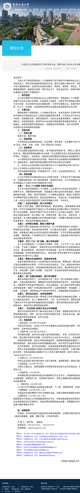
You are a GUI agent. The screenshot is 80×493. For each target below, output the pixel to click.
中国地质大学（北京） (9, 487)
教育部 (6, 489)
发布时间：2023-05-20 (53, 68)
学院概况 (36, 10)
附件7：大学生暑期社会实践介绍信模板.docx (33, 450)
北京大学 (7, 491)
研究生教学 (72, 10)
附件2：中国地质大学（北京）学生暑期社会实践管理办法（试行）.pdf (42, 436)
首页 (30, 10)
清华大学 (17, 491)
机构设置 (42, 10)
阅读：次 (71, 68)
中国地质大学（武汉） (27, 487)
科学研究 (56, 10)
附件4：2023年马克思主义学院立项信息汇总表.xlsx (36, 442)
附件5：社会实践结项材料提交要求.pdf (31, 444)
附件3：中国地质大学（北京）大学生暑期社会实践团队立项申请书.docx (43, 439)
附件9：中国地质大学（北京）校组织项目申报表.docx (36, 455)
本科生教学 (64, 10)
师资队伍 (49, 10)
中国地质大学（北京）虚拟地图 (20, 489)
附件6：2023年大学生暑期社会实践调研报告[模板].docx (37, 447)
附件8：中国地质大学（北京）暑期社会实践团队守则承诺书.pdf (40, 453)
